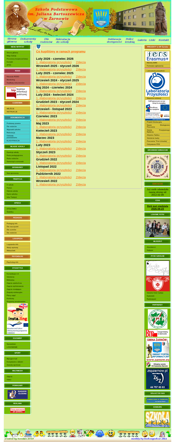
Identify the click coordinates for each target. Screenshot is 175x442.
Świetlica (10, 212)
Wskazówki (11, 250)
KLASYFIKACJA (13, 141)
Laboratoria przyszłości (156, 71)
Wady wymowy (12, 247)
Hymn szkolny (12, 194)
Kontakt (10, 62)
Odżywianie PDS (153, 144)
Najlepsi (150, 250)
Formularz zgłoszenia (155, 66)
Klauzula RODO (13, 77)
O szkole (10, 185)
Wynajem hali (12, 359)
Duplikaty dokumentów (15, 83)
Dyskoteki (150, 296)
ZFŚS (9, 65)
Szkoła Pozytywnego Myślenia (158, 131)
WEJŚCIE (10, 109)
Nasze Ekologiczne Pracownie (158, 126)
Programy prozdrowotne (16, 301)
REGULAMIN (152, 63)
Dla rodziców (12, 126)
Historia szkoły (12, 191)
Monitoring (11, 80)
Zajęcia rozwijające (14, 289)
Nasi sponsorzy (13, 173)
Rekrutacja (11, 133)
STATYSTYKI (157, 184)
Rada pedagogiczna (15, 155)
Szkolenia (10, 277)
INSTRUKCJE (12, 112)
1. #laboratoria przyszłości (54, 62)
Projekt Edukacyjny (154, 122)
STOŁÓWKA (12, 209)
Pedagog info (12, 223)
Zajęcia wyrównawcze (15, 286)
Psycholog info (12, 262)
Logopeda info (12, 244)
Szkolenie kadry (153, 138)
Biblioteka (10, 280)
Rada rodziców (12, 158)
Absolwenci (151, 247)
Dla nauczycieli (12, 227)
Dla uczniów (11, 230)
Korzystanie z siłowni (15, 362)
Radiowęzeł (151, 299)
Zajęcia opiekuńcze (14, 283)
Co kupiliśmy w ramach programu (60, 51)
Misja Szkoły (11, 56)
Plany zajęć (11, 295)
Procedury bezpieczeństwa (17, 59)
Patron (9, 188)
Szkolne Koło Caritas (155, 293)
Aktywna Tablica (153, 135)
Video (9, 380)
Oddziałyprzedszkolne (12, 136)
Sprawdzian (11, 344)
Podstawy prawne (14, 123)
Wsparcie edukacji (154, 98)
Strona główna (12, 53)
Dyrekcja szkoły (13, 152)
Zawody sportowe (14, 365)
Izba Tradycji (12, 197)
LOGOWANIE (12, 347)
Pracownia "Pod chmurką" (157, 141)
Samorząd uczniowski (15, 161)
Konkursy (10, 298)
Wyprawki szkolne (14, 129)
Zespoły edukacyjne (14, 292)
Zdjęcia (9, 376)
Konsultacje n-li (13, 274)
